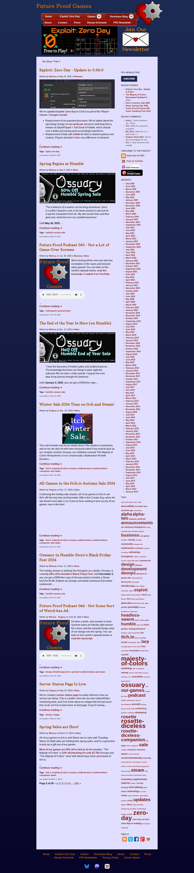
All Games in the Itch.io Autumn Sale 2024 (77, 483)
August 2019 (131, 324)
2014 (127, 502)
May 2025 (130, 197)
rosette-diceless (84, 468)
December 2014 (133, 467)
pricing (143, 704)
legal (129, 646)
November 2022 (133, 244)
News (75, 170)
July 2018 (130, 357)
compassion (138, 544)
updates (142, 799)
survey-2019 (127, 787)
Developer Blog (119, 16)
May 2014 (130, 483)
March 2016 (131, 426)
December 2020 (133, 288)
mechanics (140, 668)
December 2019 (133, 313)
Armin (128, 120)
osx (147, 686)
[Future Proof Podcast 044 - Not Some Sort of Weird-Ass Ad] (54, 635)
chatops (139, 540)
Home (48, 16)
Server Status (132, 857)
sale (63, 232)
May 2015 (130, 453)
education (124, 591)
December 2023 (133, 222)
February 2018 (132, 368)
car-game (144, 536)
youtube (130, 814)
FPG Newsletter (122, 22)
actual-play (138, 510)
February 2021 (132, 283)
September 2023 (133, 225)
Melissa (52, 76)
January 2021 (132, 285)
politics (124, 700)
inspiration (136, 633)
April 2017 (130, 395)
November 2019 (133, 315)
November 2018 (133, 346)
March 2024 (131, 214)
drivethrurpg (59, 672)
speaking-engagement (141, 766)
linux (139, 646)
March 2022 (131, 258)
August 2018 (131, 354)
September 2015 (133, 442)
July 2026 (130, 183)
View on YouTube (134, 161)
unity (130, 800)
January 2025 (132, 200)
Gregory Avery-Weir (135, 137)
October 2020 (132, 291)
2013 (123, 502)
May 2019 (130, 332)
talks (145, 787)
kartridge (142, 638)
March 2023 (131, 238)
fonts (149, 595)
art (122, 527)
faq (132, 595)
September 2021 (133, 269)
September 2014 (133, 472)
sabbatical (135, 746)
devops (49, 672)
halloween (133, 611)
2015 (131, 502)
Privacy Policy (110, 857)
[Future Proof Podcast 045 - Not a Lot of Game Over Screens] (54, 274)
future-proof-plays (137, 599)
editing (141, 586)
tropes (130, 795)
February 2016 (132, 428)
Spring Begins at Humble (61, 164)
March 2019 (131, 335)
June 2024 (130, 208)
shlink (76, 134)
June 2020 (130, 296)
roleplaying (140, 712)
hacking (142, 607)
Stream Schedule (97, 22)
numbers (147, 677)
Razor (105, 111)
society (129, 766)
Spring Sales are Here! (59, 727)
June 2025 (130, 194)
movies (145, 673)
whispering (125, 809)
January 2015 (132, 464)
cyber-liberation (133, 561)
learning (124, 646)
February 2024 (132, 217)
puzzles (124, 713)
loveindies (125, 651)
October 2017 (132, 379)
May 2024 (130, 211)
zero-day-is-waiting (131, 823)
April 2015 (130, 456)
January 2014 (132, 492)
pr (140, 700)
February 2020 (132, 307)
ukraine (124, 800)
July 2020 (130, 294)
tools (144, 791)
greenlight (133, 607)
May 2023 (130, 233)
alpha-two (133, 516)
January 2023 (132, 241)
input (129, 633)
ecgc (137, 586)
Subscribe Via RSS (135, 155)
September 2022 (133, 247)
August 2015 (131, 445)
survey (139, 783)
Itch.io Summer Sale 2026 (138, 103)
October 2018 (132, 349)
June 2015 (130, 450)
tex (141, 791)
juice (137, 638)
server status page (68, 695)
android (141, 519)
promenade (130, 708)
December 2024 (133, 203)
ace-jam (139, 506)
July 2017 (130, 387)
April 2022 (130, 255)
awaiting (124, 531)
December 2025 (133, 192)
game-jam (126, 603)
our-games (132, 690)
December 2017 (133, 373)
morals (131, 673)
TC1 (127, 126)
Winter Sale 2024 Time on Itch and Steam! (76, 404)
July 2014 (130, 478)
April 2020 (130, 302)
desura (138, 565)
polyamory (131, 700)
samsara (131, 750)
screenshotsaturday (131, 758)
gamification (136, 603)
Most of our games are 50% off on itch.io (62, 749)
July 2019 (130, 327)
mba (133, 668)
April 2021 (130, 280)
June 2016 (130, 417)
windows (133, 809)
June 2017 (130, 390)
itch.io (49, 468)
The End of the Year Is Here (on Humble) (75, 323)
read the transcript (81, 638)
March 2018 (131, 365)
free (129, 599)
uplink (123, 805)
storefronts (138, 775)
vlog (134, 805)
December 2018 (133, 343)
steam (58, 471)
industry (124, 633)
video (129, 804)
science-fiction (133, 754)
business (130, 535)
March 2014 (131, 489)
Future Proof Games (63, 6)
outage (56, 715)
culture (136, 556)
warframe (139, 805)
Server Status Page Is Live (62, 684)
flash (144, 595)
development (134, 569)
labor (139, 642)
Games (91, 16)
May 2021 (130, 277)
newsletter (137, 676)
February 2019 (132, 338)
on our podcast (74, 124)
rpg (147, 741)
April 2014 (130, 486)
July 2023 (130, 227)
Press (77, 22)
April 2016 (130, 423)
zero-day (55, 151)
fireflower (137, 595)
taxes (68, 311)
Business (78, 256)
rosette (128, 716)
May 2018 (130, 362)
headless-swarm (130, 617)
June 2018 (130, 360)
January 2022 (132, 261)
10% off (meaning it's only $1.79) (80, 753)
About (48, 22)
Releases (78, 76)
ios (142, 632)
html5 (137, 620)
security (147, 758)
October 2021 (132, 266)
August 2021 (131, 271)
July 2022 (130, 250)
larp (145, 641)
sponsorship (125, 771)
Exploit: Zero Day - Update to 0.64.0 (71, 70)
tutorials (136, 795)
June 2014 (130, 481)
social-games (136, 762)
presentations (126, 704)
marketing (126, 668)
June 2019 (130, 329)
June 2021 (130, 274)
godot (124, 607)
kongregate (132, 642)
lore (143, 646)
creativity (124, 552)
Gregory (53, 410)
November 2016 (133, 409)
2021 (140, 502)
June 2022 (130, 252)
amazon (133, 519)
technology (133, 791)
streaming (126, 779)
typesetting (144, 795)
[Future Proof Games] (149, 13)
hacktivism (125, 611)
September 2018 (133, 351)
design (128, 564)
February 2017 (132, 401)
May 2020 (130, 299)
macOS (124, 655)
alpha (48, 151)
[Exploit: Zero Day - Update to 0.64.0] (77, 93)
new (129, 677)
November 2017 (133, 376)
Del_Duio (130, 131)
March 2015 (131, 459)
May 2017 (130, 393)
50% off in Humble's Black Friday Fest (71, 574)
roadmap (130, 713)
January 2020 (132, 310)
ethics (131, 591)
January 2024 (132, 219)
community (127, 544)
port (137, 700)
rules (128, 746)
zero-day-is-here (140, 819)
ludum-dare (144, 651)
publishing (141, 708)
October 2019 (132, 318)
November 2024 (133, 206)
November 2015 (133, 437)
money (124, 672)
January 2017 (132, 404)
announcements (137, 522)
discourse (126, 582)
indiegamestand (137, 629)
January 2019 (132, 340)
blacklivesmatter (138, 531)
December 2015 (133, 434)
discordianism (137, 578)
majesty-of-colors (60, 468)
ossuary (57, 232)
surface (133, 783)
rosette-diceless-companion (133, 735)
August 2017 (131, 384)
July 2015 (130, 448)
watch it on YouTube (98, 274)
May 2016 (130, 420)
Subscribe (129, 79)
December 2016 (133, 406)
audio (148, 527)
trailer (124, 795)
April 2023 (130, 236)
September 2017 (133, 382)
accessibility (127, 506)
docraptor (135, 582)
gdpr (146, 603)
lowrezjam (134, 650)
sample (124, 750)
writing (123, 814)
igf (142, 625)
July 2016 (130, 415)
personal (124, 696)
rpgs (123, 745)
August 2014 (131, 475)
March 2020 (131, 305)
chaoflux (124, 540)
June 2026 (130, 186)
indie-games (51, 311)
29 (76, 783)
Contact (62, 22)
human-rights (144, 620)
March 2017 (131, 398)
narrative (124, 677)
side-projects (126, 762)
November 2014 (133, 470)
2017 (135, 502)
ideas (139, 625)
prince (123, 708)
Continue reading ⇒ (50, 147)
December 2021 (133, 263)
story (144, 775)
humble (49, 232)
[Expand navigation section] (99, 16)
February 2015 (132, 461)
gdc (143, 603)
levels (134, 646)
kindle (124, 642)
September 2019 (133, 321)
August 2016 (131, 412)
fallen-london (126, 595)
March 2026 (131, 189)
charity (131, 540)
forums (123, 599)
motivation (138, 673)
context (146, 548)
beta (129, 531)
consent (139, 548)
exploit (141, 590)
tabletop (138, 787)
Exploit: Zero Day (70, 16)
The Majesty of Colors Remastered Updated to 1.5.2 (136, 97)
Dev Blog (47, 61)
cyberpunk (145, 560)
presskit (136, 704)
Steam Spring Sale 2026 (137, 106)
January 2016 (132, 431)
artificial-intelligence (135, 527)
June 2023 (130, 230)
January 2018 (132, 371)
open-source (125, 681)
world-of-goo (141, 809)
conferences (127, 548)
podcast (61, 311)
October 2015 (132, 439)
